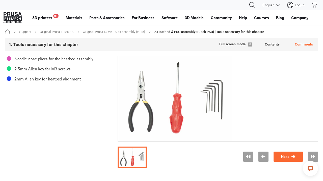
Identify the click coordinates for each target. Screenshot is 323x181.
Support (25, 32)
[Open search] (252, 5)
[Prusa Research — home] (12, 17)
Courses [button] (261, 17)
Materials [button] (74, 17)
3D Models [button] (194, 17)
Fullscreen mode (232, 44)
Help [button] (243, 17)
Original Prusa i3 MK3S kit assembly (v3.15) (114, 32)
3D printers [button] (45, 17)
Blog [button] (280, 17)
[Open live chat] (310, 168)
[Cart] (315, 5)
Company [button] (299, 17)
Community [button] (221, 17)
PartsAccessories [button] (107, 17)
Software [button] (170, 17)
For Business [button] (143, 17)
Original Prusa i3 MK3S (57, 32)
